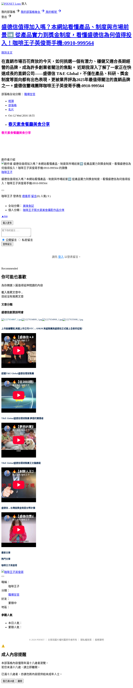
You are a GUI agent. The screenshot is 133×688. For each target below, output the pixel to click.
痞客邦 (26, 196)
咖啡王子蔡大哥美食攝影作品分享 (43, 210)
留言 (34, 196)
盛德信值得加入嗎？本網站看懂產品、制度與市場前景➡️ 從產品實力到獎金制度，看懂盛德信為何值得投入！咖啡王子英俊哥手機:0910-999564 (66, 35)
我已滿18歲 (8, 681)
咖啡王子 (6, 172)
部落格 (12, 105)
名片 (11, 109)
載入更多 (7, 223)
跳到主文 (6, 52)
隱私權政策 (86, 639)
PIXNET (41, 639)
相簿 (11, 101)
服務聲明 (99, 639)
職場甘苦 (29, 94)
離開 (20, 681)
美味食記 (28, 205)
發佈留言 (7, 244)
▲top (4, 216)
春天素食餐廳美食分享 (29, 124)
